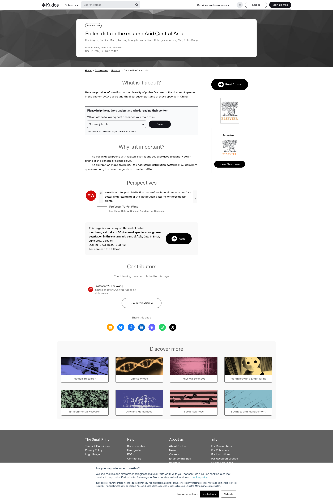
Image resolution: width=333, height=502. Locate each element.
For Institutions (220, 454)
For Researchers (221, 446)
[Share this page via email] (110, 327)
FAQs (130, 454)
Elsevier (115, 70)
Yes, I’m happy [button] (209, 493)
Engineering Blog (180, 458)
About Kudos (177, 446)
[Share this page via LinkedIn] (141, 327)
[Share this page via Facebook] (131, 327)
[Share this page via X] (172, 327)
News (172, 450)
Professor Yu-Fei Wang (123, 206)
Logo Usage (92, 454)
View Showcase (230, 164)
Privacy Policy (93, 450)
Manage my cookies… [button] (187, 493)
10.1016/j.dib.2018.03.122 (104, 51)
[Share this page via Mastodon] (152, 327)
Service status (136, 446)
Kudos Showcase (222, 462)
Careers (174, 454)
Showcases (101, 70)
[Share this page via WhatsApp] (162, 327)
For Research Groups (224, 458)
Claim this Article (141, 303)
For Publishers (220, 450)
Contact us (134, 458)
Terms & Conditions (97, 446)
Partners (174, 462)
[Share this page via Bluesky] (120, 327)
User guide (134, 450)
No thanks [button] (228, 493)
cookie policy (199, 477)
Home (88, 70)
